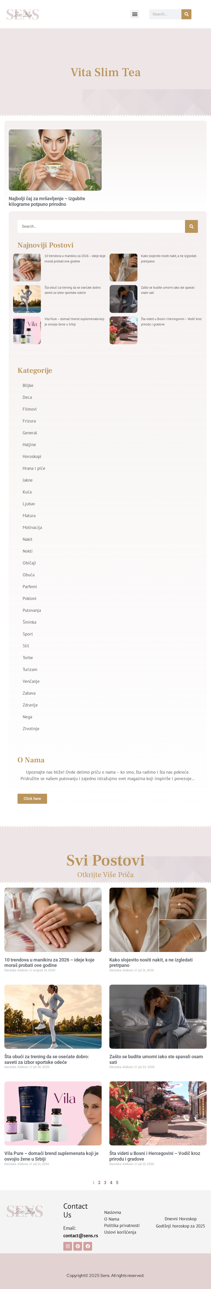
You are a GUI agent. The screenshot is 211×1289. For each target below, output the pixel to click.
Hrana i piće (34, 468)
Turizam (30, 669)
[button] (134, 14)
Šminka (29, 622)
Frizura (29, 421)
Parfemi (30, 586)
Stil (26, 646)
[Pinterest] (77, 1246)
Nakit (27, 539)
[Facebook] (87, 1246)
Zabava (29, 693)
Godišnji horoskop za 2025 (180, 1226)
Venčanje (31, 681)
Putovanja (32, 610)
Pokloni (30, 598)
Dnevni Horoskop (181, 1219)
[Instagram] (67, 1246)
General (30, 433)
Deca (27, 397)
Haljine (29, 444)
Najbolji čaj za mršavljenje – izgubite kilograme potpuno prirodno (47, 201)
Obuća (28, 575)
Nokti (28, 551)
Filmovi (30, 409)
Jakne (28, 480)
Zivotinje (31, 728)
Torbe (28, 657)
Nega (27, 717)
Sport (28, 634)
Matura (29, 515)
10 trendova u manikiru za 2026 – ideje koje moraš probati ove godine (49, 962)
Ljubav (29, 504)
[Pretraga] (186, 14)
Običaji (29, 563)
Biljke (28, 385)
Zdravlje (30, 705)
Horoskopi (32, 456)
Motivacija (32, 527)
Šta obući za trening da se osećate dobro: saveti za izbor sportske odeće (46, 1059)
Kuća (27, 492)
